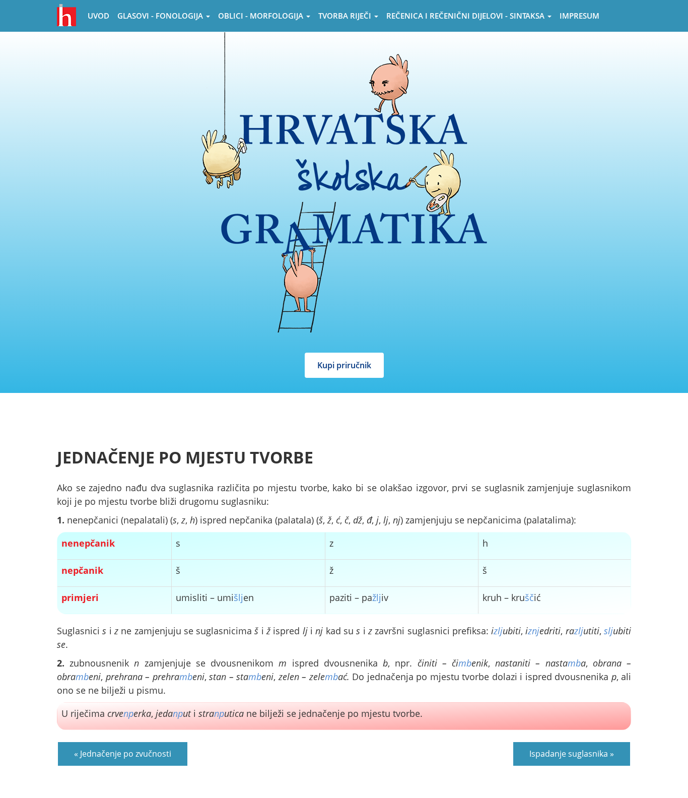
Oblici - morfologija (261, 16)
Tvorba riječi (345, 16)
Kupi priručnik (344, 365)
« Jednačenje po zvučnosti (122, 753)
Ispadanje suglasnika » (571, 753)
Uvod (98, 16)
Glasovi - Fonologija (161, 16)
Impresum (579, 16)
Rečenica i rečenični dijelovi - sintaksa (466, 16)
